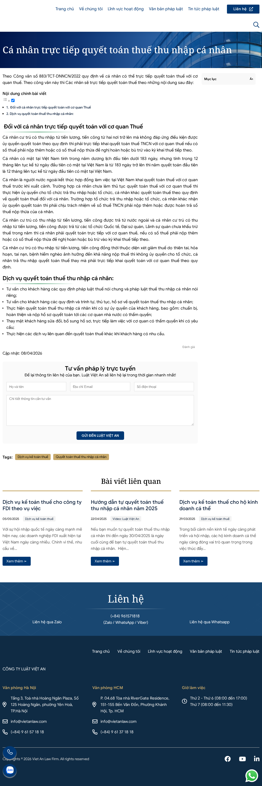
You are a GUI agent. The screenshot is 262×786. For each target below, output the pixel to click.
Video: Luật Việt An (126, 519)
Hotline (10, 753)
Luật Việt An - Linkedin (256, 759)
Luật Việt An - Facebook (228, 759)
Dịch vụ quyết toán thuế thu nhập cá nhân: (41, 114)
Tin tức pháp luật (203, 9)
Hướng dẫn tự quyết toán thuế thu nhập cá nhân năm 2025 (127, 505)
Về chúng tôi (91, 9)
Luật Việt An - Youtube (242, 759)
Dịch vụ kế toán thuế (33, 457)
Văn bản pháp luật (166, 9)
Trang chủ (65, 9)
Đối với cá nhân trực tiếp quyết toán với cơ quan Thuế (50, 107)
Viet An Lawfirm (229, 25)
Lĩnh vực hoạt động (126, 9)
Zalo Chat (10, 771)
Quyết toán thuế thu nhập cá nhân (81, 457)
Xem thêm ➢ (16, 561)
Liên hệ (243, 9)
